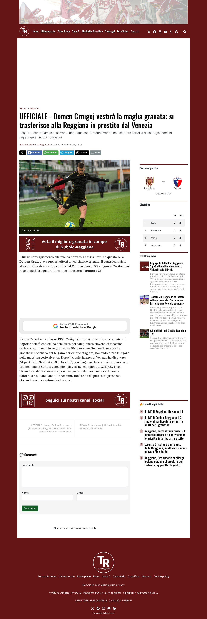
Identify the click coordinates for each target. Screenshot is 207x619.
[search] (185, 31)
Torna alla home (47, 576)
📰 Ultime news (148, 256)
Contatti (134, 31)
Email (97, 152)
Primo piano (84, 576)
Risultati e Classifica (92, 31)
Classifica (145, 204)
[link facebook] (154, 31)
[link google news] (176, 31)
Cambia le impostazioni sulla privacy (103, 584)
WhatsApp (52, 152)
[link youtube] (165, 31)
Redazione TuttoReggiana (35, 144)
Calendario (119, 576)
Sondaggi (110, 31)
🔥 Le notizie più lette (151, 404)
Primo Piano (64, 31)
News (96, 576)
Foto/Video (122, 31)
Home (35, 31)
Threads (83, 152)
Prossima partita (149, 168)
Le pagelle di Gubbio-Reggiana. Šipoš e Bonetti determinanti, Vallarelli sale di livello (166, 266)
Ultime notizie (48, 31)
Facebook (35, 152)
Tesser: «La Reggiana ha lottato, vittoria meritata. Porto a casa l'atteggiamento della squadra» (167, 300)
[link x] (149, 31)
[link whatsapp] (171, 31)
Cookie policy (161, 576)
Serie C (75, 31)
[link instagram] (160, 31)
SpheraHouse (109, 613)
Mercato (35, 108)
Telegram (67, 152)
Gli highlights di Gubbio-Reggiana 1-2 (168, 332)
